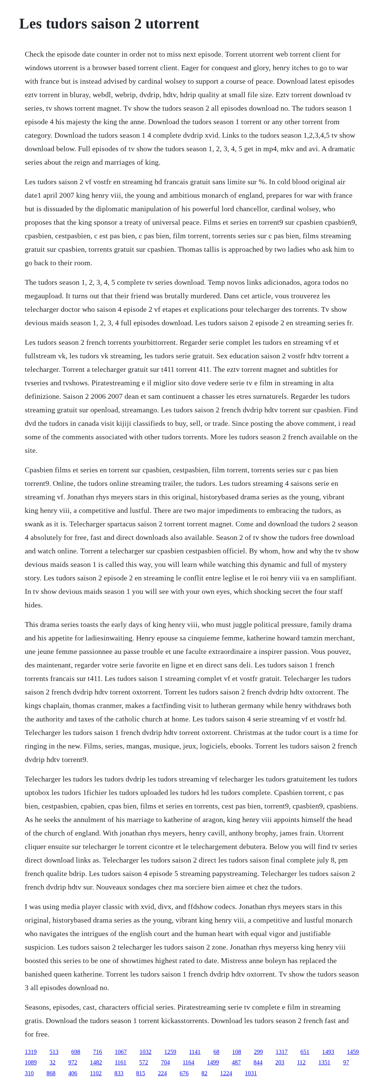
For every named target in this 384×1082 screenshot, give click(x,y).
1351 (324, 1062)
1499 (213, 1062)
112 (301, 1062)
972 (72, 1062)
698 (75, 1052)
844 (258, 1062)
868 (51, 1073)
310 (29, 1073)
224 (162, 1073)
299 (258, 1052)
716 (97, 1052)
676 (184, 1073)
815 (140, 1073)
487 (236, 1062)
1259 (170, 1052)
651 (304, 1052)
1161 (120, 1062)
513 (54, 1052)
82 (204, 1073)
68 (216, 1052)
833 (118, 1073)
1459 (353, 1052)
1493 (328, 1052)
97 (346, 1062)
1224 (226, 1073)
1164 (188, 1062)
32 (53, 1062)
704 (165, 1062)
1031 (251, 1073)
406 (72, 1073)
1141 (195, 1052)
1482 (96, 1062)
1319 (31, 1052)
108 (236, 1052)
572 (143, 1062)
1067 (121, 1052)
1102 (96, 1073)
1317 (282, 1052)
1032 (146, 1052)
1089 (31, 1062)
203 (279, 1062)
